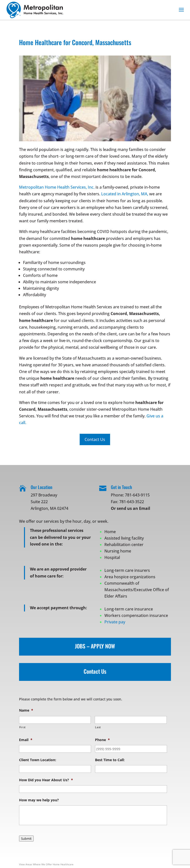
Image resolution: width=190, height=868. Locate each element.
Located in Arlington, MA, (124, 194)
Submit (26, 838)
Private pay (114, 622)
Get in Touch (121, 487)
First (22, 727)
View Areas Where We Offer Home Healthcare (46, 864)
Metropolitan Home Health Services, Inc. (57, 187)
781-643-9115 (137, 495)
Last (98, 727)
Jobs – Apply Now (95, 646)
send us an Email (133, 508)
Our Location (41, 487)
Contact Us (95, 671)
